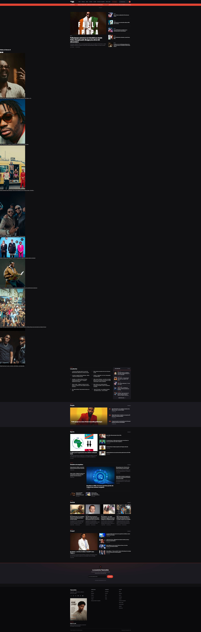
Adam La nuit (73, 623)
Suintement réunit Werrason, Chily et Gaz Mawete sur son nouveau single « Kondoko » (120, 4)
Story (106, 597)
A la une (92, 597)
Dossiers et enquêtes (101, 1)
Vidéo (106, 598)
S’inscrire (110, 576)
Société (94, 1)
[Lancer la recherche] (130, 2)
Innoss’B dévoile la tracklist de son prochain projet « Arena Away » (120, 30)
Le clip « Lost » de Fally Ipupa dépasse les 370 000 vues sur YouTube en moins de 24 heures (122, 45)
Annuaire (115, 1)
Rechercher (121, 608)
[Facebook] (71, 596)
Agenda (120, 606)
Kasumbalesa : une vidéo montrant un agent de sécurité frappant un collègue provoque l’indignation (108, 518)
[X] (76, 596)
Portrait (106, 593)
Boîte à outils (108, 1)
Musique (83, 1)
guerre (87, 515)
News (80, 1)
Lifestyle (90, 1)
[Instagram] (73, 596)
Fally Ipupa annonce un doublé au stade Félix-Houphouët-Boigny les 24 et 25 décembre (86, 40)
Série (106, 595)
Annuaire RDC (121, 604)
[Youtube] (78, 596)
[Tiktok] (80, 596)
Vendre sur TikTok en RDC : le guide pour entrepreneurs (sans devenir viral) (89, 4)
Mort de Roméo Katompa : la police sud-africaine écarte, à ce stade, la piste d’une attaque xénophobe (124, 518)
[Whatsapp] (83, 596)
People (72, 405)
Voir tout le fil (121, 397)
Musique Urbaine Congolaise (95, 600)
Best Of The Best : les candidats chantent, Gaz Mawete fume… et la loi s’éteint (77, 518)
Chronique (106, 591)
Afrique (92, 595)
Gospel (72, 531)
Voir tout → (129, 405)
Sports (87, 1)
